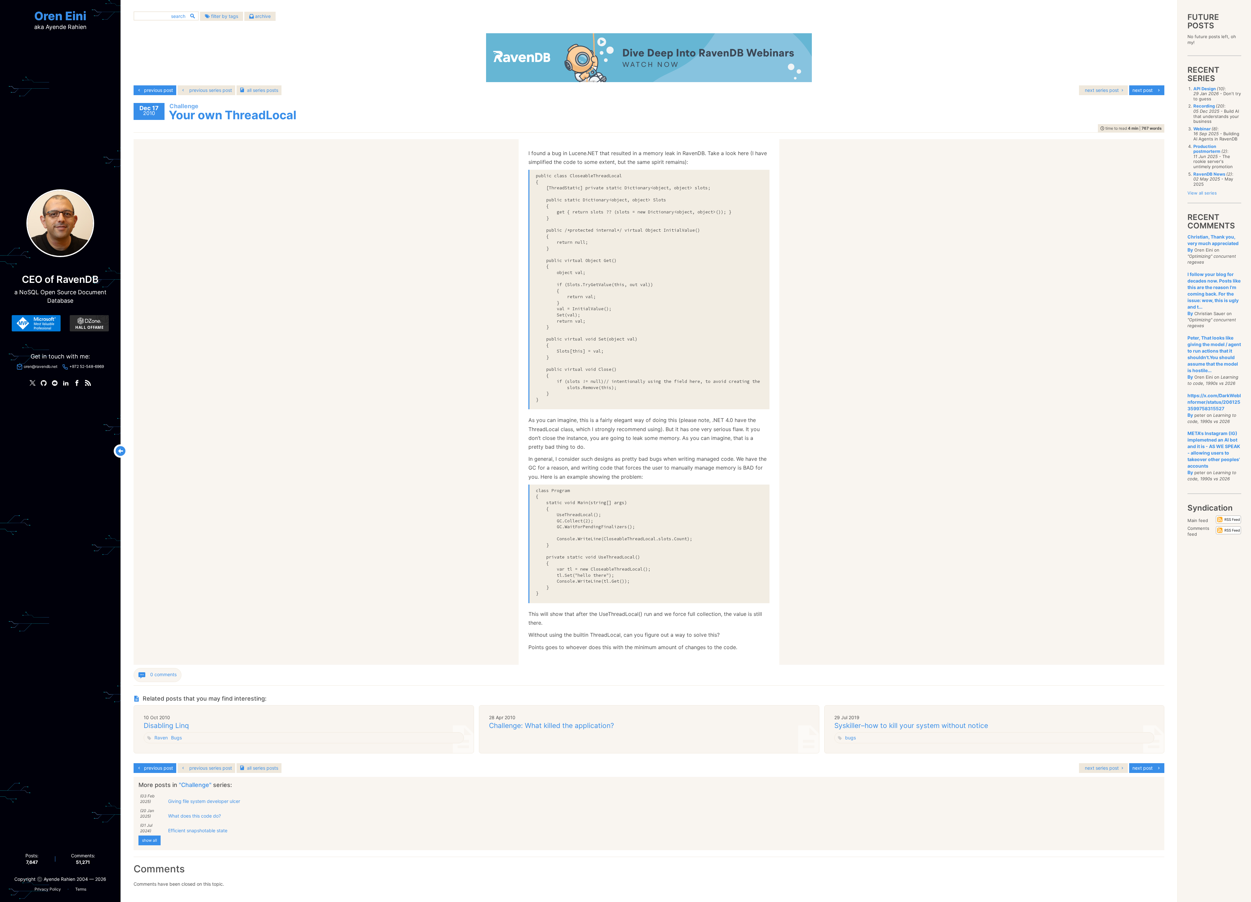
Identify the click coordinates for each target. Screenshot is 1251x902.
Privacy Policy (48, 889)
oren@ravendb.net (40, 366)
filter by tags (224, 16)
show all (149, 840)
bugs (850, 737)
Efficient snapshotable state (197, 830)
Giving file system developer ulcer (204, 801)
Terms (80, 889)
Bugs (176, 737)
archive (262, 16)
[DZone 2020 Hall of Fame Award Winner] (89, 323)
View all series (1202, 193)
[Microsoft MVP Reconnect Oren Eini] (36, 323)
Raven (161, 737)
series (262, 90)
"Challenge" (196, 784)
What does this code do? (194, 816)
